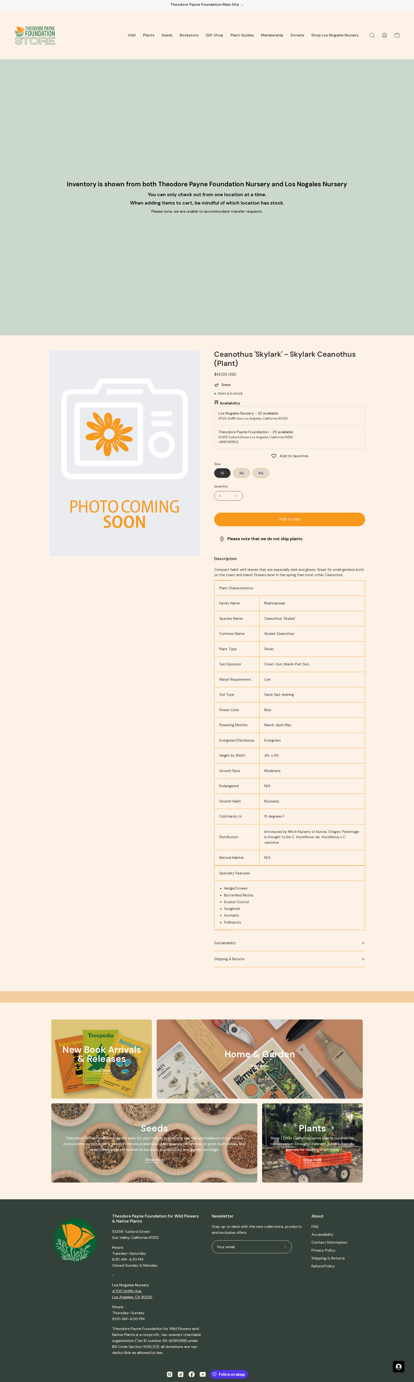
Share (226, 385)
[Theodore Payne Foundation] (34, 35)
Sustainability (225, 943)
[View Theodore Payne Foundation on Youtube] (202, 1374)
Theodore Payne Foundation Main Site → (207, 4)
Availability (230, 403)
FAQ (314, 1226)
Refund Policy (323, 1266)
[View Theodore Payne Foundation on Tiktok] (180, 1374)
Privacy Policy (323, 1250)
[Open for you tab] (398, 1366)
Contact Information (329, 1242)
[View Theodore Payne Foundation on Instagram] (169, 1374)
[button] (131, 35)
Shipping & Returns (229, 959)
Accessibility (322, 1234)
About (317, 1216)
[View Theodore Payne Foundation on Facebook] (191, 1374)
